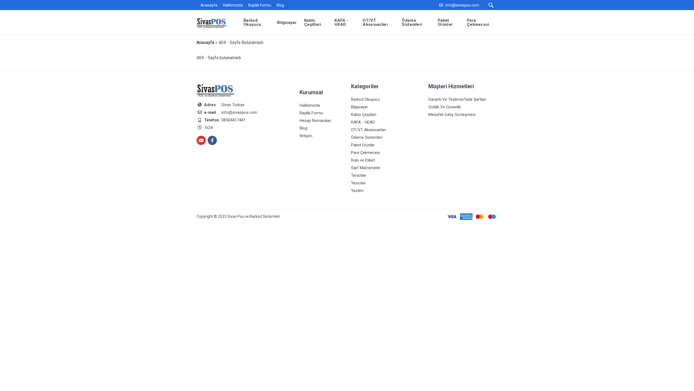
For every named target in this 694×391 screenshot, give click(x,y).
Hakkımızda (233, 5)
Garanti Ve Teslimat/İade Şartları (457, 99)
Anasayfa (209, 5)
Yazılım (357, 190)
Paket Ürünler (363, 145)
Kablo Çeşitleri (363, 114)
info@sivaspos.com (462, 5)
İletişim (306, 135)
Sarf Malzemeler (365, 167)
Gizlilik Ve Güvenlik (444, 107)
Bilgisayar (359, 107)
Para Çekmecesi (365, 152)
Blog (280, 5)
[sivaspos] (216, 22)
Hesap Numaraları (315, 120)
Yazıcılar (358, 183)
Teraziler (358, 175)
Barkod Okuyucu (365, 99)
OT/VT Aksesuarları (368, 129)
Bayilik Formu (259, 5)
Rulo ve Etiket (363, 160)
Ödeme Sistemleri (367, 137)
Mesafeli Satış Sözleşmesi (451, 114)
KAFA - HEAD (363, 122)
